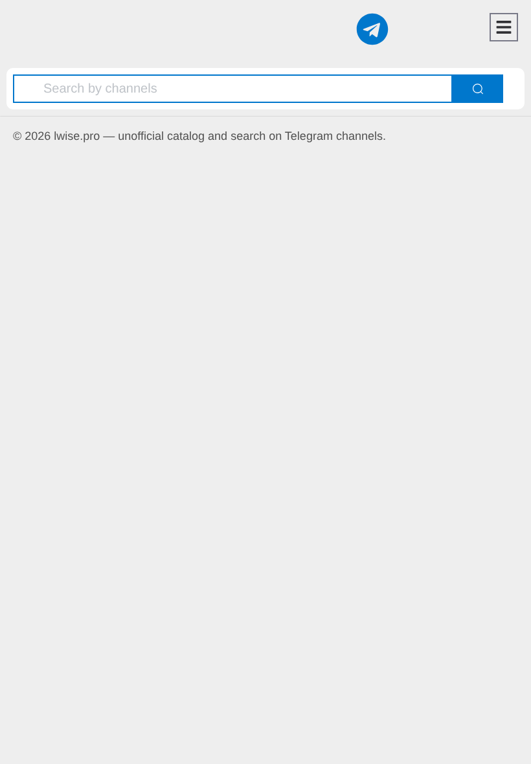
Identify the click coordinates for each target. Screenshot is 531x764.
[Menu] (504, 27)
